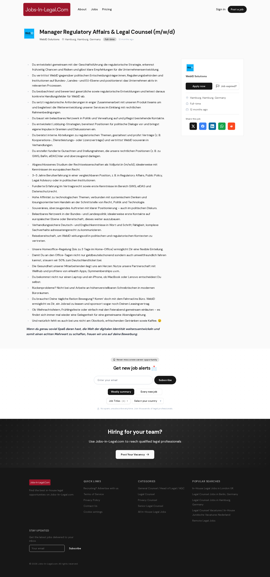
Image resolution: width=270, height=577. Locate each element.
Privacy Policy (92, 500)
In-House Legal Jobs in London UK (212, 488)
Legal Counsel (146, 494)
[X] (193, 126)
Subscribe (165, 380)
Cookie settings (93, 511)
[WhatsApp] (222, 126)
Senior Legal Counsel (150, 506)
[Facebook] (202, 126)
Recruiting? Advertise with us (101, 488)
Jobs (94, 9)
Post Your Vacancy (133, 454)
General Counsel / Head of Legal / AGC (161, 488)
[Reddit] (231, 126)
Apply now (198, 86)
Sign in (221, 9)
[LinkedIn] (212, 126)
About (82, 9)
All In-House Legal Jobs (152, 511)
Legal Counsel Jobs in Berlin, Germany (215, 494)
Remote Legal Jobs (203, 520)
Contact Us (90, 506)
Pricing (107, 9)
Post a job (237, 9)
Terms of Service (94, 494)
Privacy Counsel (147, 500)
